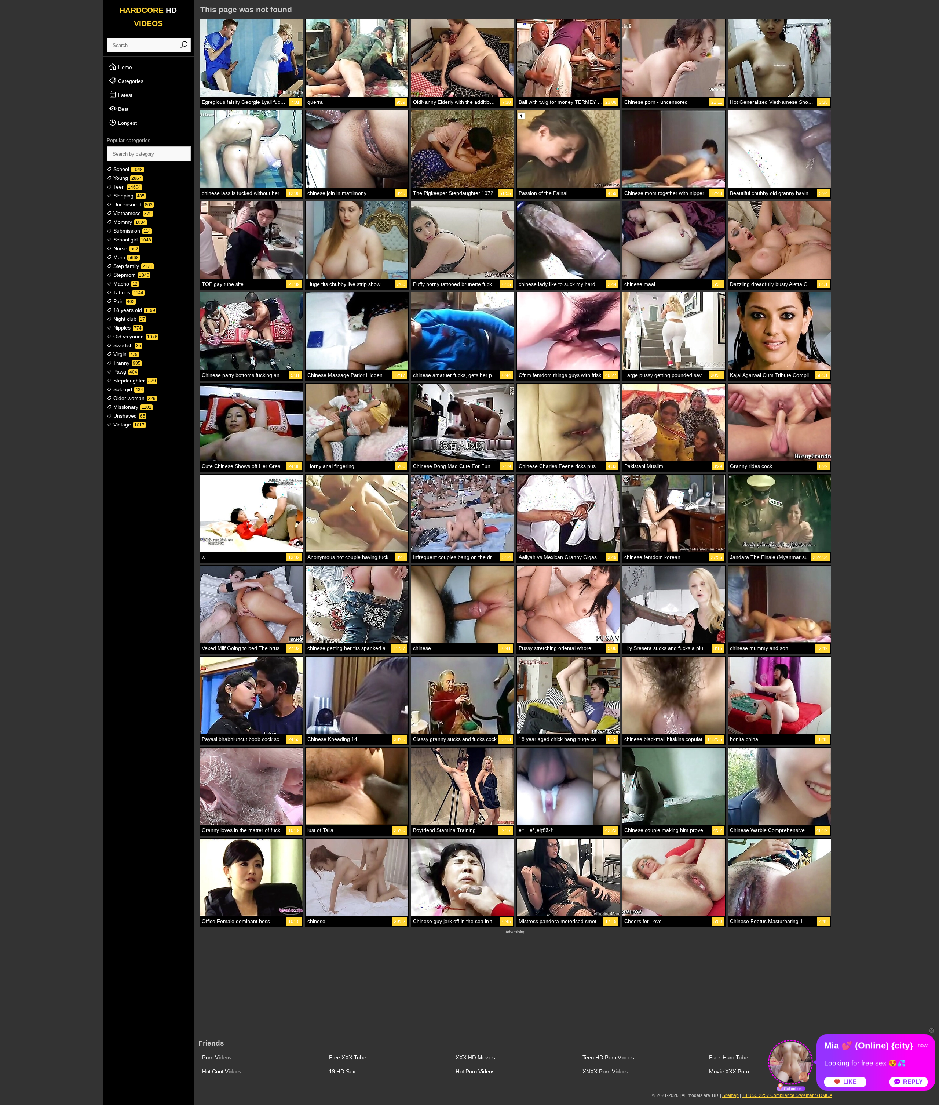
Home (124, 67)
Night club (128, 319)
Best (122, 109)
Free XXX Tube (347, 1057)
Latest (124, 95)
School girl (131, 240)
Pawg (124, 372)
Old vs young (134, 336)
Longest (127, 123)
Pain (123, 301)
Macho (125, 284)
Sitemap (730, 1095)
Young (127, 178)
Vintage (128, 425)
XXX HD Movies (475, 1057)
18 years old (133, 310)
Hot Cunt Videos (221, 1071)
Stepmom (130, 275)
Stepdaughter (134, 381)
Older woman (134, 398)
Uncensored (132, 204)
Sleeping (128, 196)
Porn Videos (216, 1057)
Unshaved (128, 416)
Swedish (126, 345)
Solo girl (127, 389)
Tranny (126, 363)
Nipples (127, 328)
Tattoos (127, 292)
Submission (131, 231)
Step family (132, 266)
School (127, 169)
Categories (130, 81)
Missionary (131, 407)
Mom (125, 257)
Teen (126, 187)
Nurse (125, 248)
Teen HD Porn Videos (608, 1057)
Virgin (125, 354)
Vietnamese (132, 213)
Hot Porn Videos (475, 1071)
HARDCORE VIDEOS (148, 17)
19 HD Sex (342, 1071)
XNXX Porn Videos (605, 1071)
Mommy (129, 222)
